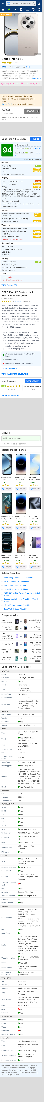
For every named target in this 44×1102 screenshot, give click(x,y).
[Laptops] (27, 9)
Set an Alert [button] (6, 104)
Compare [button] (35, 139)
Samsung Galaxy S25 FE (34, 478)
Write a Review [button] (32, 381)
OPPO (28, 67)
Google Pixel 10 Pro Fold (34, 517)
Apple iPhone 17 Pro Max (6, 556)
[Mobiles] (21, 9)
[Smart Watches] (39, 9)
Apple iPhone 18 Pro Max (20, 478)
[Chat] (9, 9)
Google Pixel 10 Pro (6, 478)
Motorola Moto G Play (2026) (7, 517)
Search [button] (30, 111)
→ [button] (16, 374)
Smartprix (18, 301)
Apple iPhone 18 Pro (20, 517)
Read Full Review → (9, 368)
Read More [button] (36, 78)
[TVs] (33, 9)
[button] (21, 285)
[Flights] (15, 9)
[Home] (3, 9)
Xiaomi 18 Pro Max (20, 556)
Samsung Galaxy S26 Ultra (33, 556)
